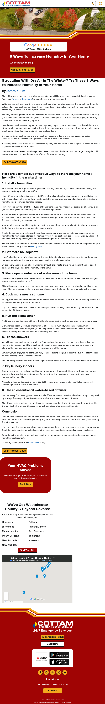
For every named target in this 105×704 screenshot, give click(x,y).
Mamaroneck (9, 531)
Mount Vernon (10, 536)
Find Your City (28, 550)
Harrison (6, 522)
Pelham (33, 522)
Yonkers (33, 540)
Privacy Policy (60, 700)
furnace (15, 99)
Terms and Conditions (48, 700)
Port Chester (36, 531)
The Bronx (34, 536)
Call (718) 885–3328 (22, 69)
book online (33, 443)
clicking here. (36, 246)
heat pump (27, 99)
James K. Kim (16, 91)
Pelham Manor (37, 527)
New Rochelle (9, 540)
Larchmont (8, 527)
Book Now (25, 484)
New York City (9, 545)
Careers (52, 690)
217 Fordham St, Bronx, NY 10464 (52, 684)
